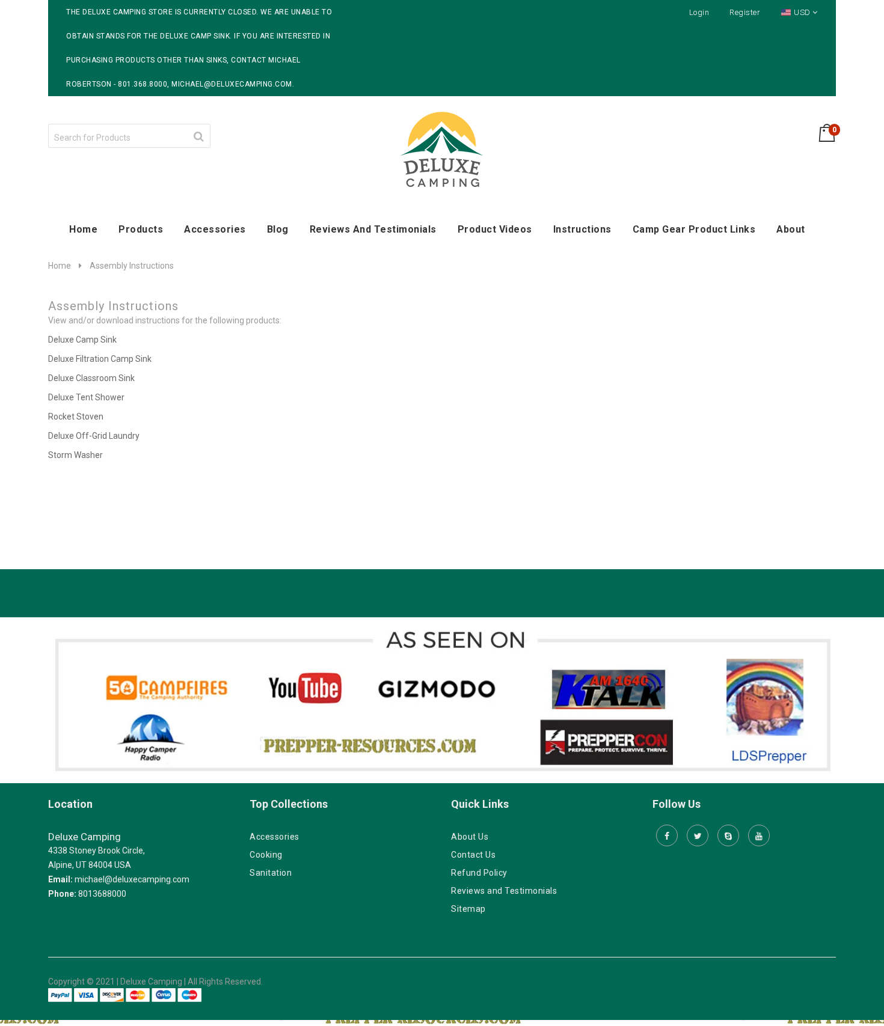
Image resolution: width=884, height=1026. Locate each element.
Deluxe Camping (84, 837)
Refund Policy (479, 873)
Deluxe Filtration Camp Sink (100, 359)
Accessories (274, 836)
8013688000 (102, 894)
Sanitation (271, 873)
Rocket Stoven (75, 416)
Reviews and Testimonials (504, 891)
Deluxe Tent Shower (86, 397)
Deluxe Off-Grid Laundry (94, 436)
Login (699, 12)
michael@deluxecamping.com (132, 879)
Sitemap (468, 909)
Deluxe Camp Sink (83, 339)
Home (59, 265)
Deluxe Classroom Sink (91, 378)
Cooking (266, 855)
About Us (469, 836)
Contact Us (473, 855)
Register (744, 12)
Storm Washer (75, 455)
